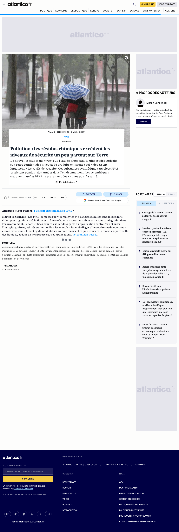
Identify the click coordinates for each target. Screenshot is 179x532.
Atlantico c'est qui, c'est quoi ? (80, 464)
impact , (33, 250)
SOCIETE (107, 10)
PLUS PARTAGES (166, 203)
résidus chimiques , (105, 247)
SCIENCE (134, 10)
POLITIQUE (46, 10)
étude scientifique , (110, 254)
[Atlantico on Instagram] (40, 514)
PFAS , (90, 247)
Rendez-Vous (63, 132)
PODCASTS (68, 504)
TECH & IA (121, 10)
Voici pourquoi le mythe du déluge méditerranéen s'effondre (157, 254)
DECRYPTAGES (69, 482)
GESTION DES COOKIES (129, 499)
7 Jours (171, 194)
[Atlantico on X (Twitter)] (16, 514)
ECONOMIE (61, 10)
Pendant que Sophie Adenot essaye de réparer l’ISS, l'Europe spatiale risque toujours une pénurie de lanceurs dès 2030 (157, 235)
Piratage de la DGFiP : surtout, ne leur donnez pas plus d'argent (157, 216)
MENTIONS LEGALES (128, 488)
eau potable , (21, 250)
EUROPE (94, 10)
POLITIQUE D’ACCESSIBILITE (131, 510)
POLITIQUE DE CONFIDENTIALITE (134, 504)
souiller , (69, 254)
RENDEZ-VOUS (69, 493)
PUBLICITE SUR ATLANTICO (131, 493)
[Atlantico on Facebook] (24, 514)
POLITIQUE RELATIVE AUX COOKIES (135, 516)
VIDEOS (66, 499)
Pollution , (8, 250)
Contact (140, 464)
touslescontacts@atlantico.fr (28, 522)
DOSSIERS (67, 488)
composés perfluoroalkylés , (71, 247)
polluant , (7, 254)
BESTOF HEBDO (70, 510)
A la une (51, 132)
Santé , (42, 250)
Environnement (77, 132)
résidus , (120, 247)
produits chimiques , (34, 254)
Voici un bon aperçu (84, 234)
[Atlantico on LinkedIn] (32, 514)
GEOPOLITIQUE (79, 10)
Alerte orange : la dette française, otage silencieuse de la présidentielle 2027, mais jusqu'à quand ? (157, 272)
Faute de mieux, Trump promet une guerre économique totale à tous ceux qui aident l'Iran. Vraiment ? (155, 331)
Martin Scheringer (67, 182)
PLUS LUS (146, 203)
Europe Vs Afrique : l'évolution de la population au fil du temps (156, 289)
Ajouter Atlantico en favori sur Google (104, 200)
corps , (119, 250)
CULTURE (170, 10)
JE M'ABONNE (147, 4)
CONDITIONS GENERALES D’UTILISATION (137, 521)
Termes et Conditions (23, 488)
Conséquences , (63, 250)
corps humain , (107, 250)
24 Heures (160, 194)
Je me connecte (167, 4)
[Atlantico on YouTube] (48, 514)
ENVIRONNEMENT (152, 10)
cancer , (76, 250)
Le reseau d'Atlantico (116, 464)
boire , (95, 250)
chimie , (18, 254)
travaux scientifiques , (87, 254)
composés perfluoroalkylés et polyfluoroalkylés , (29, 247)
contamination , (55, 254)
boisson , (86, 250)
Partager (90, 194)
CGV (121, 482)
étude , (50, 250)
